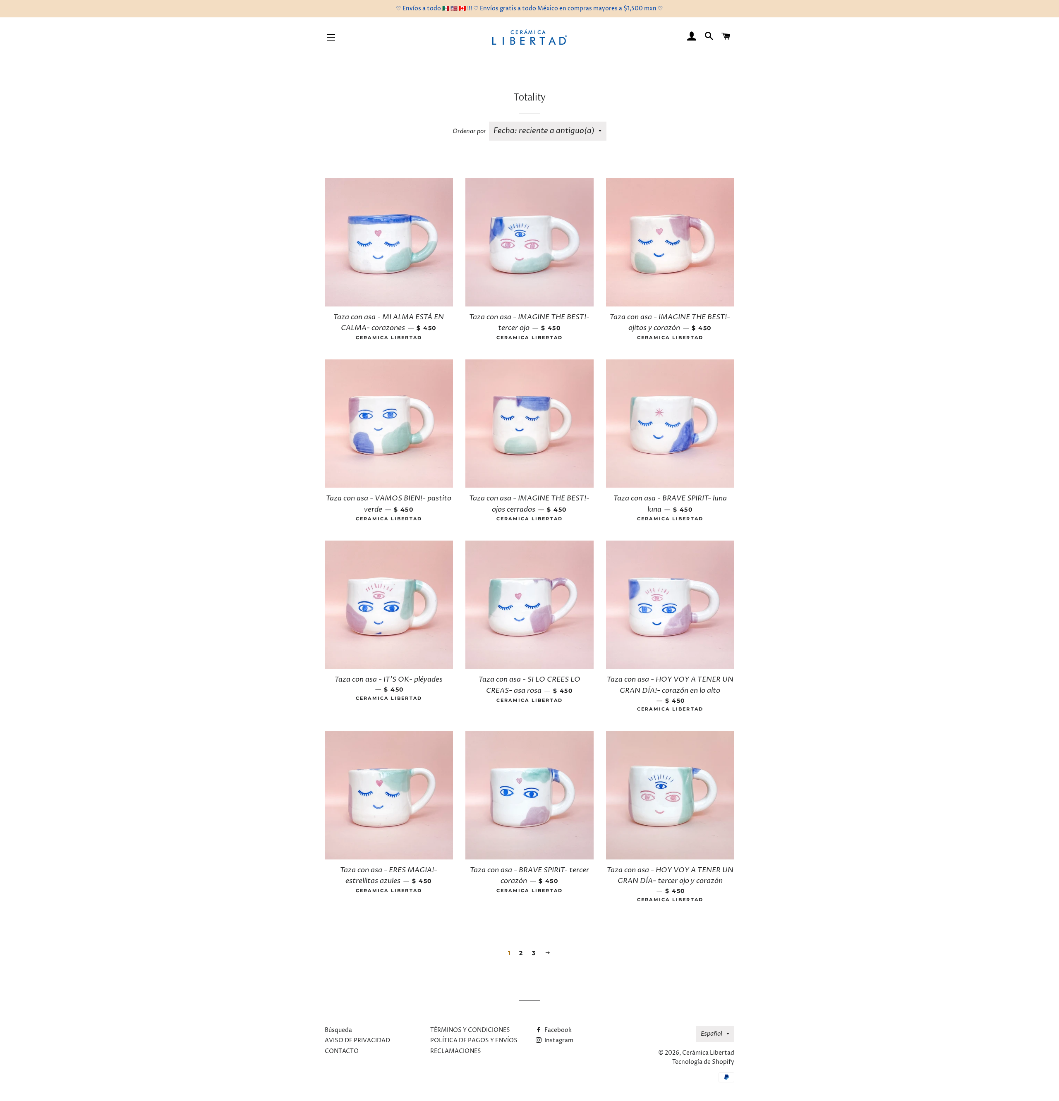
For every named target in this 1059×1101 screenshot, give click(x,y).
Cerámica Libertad (708, 1053)
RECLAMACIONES (455, 1051)
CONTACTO (342, 1051)
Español (711, 1034)
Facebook (557, 1030)
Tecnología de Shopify (703, 1062)
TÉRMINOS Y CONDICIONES (470, 1030)
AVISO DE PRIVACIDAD (357, 1040)
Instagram (558, 1040)
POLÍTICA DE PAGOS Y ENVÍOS (474, 1040)
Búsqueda (338, 1030)
